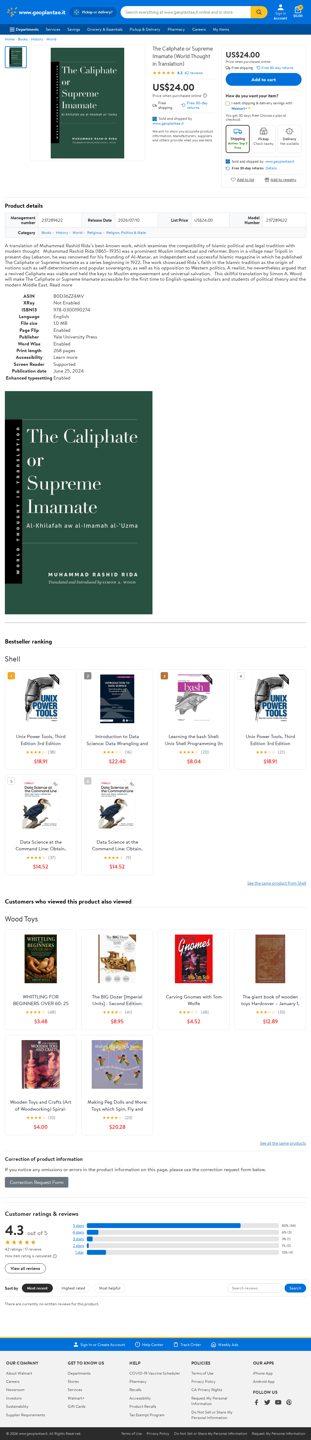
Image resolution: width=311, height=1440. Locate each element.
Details (271, 168)
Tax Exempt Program (147, 1414)
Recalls (135, 1389)
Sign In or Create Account (102, 1344)
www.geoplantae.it (168, 123)
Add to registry (283, 179)
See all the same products (283, 1143)
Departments (27, 29)
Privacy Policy (203, 1381)
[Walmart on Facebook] (256, 1403)
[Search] (259, 12)
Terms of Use (202, 1373)
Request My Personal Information (209, 1400)
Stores (73, 1381)
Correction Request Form (36, 1182)
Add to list (245, 179)
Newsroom (15, 1389)
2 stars (78, 1245)
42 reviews (193, 73)
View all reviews (25, 1268)
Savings (73, 29)
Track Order (190, 1344)
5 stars (78, 1225)
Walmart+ (76, 1398)
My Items (221, 29)
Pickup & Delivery (145, 29)
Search (295, 1288)
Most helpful (109, 1288)
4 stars (78, 1232)
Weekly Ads (228, 1344)
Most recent (37, 1288)
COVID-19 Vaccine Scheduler (154, 1373)
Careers (199, 29)
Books (23, 39)
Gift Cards (76, 1406)
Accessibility (140, 1398)
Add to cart (263, 79)
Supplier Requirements (25, 1414)
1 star (79, 1252)
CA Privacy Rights (206, 1389)
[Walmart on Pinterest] (289, 1403)
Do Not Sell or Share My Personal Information (212, 1414)
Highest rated (73, 1288)
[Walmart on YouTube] (278, 1403)
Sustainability (17, 1406)
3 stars (78, 1239)
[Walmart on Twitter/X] (267, 1403)
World (51, 39)
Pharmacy (176, 29)
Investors (14, 1398)
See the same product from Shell (276, 883)
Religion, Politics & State (126, 232)
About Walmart (19, 1373)
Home (10, 39)
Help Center (152, 1344)
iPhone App (263, 1373)
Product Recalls (142, 1406)
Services (53, 29)
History (37, 39)
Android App (264, 1381)
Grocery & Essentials (104, 29)
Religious (94, 232)
